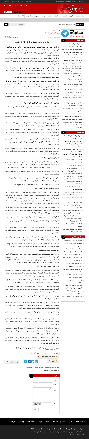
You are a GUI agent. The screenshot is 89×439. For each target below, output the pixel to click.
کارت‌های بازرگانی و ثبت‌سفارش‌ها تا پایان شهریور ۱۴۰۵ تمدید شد (73, 91)
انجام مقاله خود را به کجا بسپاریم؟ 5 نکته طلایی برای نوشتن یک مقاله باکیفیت (73, 143)
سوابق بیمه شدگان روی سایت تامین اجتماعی (73, 244)
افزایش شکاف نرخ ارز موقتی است (73, 160)
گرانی (38, 353)
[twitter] (10, 6)
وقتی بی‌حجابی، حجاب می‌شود (74, 79)
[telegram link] (32, 361)
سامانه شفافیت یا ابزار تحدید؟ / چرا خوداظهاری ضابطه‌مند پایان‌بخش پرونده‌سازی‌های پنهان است (73, 218)
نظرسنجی (51, 429)
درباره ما (22, 1)
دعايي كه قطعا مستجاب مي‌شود (74, 263)
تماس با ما (28, 1)
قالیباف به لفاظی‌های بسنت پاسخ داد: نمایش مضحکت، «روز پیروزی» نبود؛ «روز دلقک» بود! (72, 84)
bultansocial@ (49, 350)
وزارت (46, 353)
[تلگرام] (73, 33)
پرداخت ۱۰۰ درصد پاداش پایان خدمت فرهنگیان (72, 281)
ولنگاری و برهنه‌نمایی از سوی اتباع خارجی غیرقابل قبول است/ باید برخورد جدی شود (72, 205)
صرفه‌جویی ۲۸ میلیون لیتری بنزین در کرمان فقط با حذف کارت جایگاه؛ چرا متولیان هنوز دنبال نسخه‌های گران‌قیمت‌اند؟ (72, 180)
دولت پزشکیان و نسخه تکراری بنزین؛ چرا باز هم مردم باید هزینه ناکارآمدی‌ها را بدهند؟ (72, 97)
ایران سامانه (73, 435)
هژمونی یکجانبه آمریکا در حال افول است (72, 49)
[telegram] (15, 5)
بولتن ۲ (71, 16)
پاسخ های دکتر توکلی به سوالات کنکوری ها (72, 297)
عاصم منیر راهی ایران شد (75, 165)
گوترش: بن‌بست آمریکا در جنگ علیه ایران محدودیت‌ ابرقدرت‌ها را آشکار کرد (72, 115)
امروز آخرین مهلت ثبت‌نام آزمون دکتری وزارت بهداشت (61, 24)
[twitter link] (25, 361)
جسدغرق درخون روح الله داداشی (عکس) (73, 292)
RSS (32, 429)
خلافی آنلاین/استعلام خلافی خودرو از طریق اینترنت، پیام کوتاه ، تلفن (72, 287)
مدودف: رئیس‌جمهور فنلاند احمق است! (72, 119)
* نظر (55, 389)
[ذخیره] (10, 37)
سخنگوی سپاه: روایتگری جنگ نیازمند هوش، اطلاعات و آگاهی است (72, 230)
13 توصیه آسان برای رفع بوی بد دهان (72, 252)
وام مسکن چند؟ (78, 163)
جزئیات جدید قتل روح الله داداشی (73, 266)
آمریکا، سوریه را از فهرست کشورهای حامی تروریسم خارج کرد (73, 188)
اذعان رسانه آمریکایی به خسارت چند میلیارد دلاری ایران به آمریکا (73, 45)
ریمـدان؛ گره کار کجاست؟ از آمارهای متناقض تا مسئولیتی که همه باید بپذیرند (72, 62)
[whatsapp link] (36, 361)
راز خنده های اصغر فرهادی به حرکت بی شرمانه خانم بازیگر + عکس (72, 276)
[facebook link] (29, 361)
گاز (35, 353)
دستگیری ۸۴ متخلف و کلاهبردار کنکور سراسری (72, 109)
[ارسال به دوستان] (7, 37)
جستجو (63, 429)
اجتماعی (50, 37)
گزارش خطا (52, 361)
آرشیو (69, 429)
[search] (6, 24)
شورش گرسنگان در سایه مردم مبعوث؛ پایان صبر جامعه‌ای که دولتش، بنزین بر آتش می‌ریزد (72, 124)
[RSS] (5, 6)
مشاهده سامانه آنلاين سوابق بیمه (73, 255)
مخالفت (50, 353)
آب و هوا (6, 1)
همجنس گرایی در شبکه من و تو (74, 249)
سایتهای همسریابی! (77, 260)
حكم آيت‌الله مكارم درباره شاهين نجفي (72, 258)
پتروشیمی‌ (31, 353)
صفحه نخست (80, 16)
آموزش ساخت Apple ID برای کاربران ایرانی (72, 270)
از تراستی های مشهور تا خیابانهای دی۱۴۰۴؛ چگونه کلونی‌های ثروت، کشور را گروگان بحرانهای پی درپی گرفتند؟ (72, 170)
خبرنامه (12, 1)
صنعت (42, 353)
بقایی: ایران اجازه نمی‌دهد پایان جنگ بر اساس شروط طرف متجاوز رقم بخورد (72, 211)
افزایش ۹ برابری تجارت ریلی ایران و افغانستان (73, 225)
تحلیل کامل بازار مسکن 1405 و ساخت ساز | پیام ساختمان (72, 137)
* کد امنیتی (54, 404)
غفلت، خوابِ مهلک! (77, 58)
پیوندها (17, 1)
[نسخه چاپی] (5, 37)
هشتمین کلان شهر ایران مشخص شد (72, 240)
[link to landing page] (74, 8)
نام (55, 381)
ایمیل (54, 385)
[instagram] (21, 5)
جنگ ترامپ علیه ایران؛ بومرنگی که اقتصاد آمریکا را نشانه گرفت (73, 104)
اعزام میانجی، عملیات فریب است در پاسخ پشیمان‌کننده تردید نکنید (73, 53)
